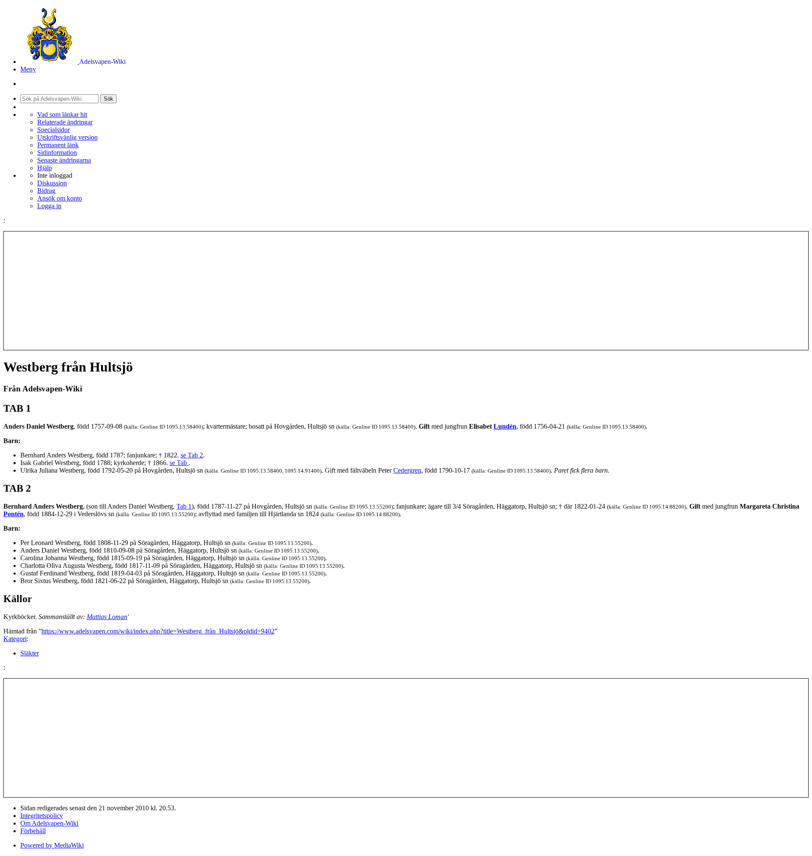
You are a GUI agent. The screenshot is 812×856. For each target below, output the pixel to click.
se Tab (179, 462)
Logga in (49, 205)
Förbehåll (33, 830)
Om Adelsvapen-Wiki (49, 823)
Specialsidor (53, 129)
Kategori (15, 638)
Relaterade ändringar (65, 122)
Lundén (505, 426)
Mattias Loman (107, 616)
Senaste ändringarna (64, 160)
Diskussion (52, 183)
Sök (108, 99)
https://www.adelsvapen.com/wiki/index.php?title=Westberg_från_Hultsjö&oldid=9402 (157, 631)
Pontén (13, 513)
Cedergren (407, 470)
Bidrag (46, 190)
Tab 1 (184, 506)
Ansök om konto (59, 198)
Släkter (29, 653)
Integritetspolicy (41, 815)
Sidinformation (57, 152)
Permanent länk (58, 145)
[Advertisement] (406, 290)
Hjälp (44, 167)
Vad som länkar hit (62, 114)
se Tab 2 (192, 455)
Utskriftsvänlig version (67, 137)
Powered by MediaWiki (52, 845)
